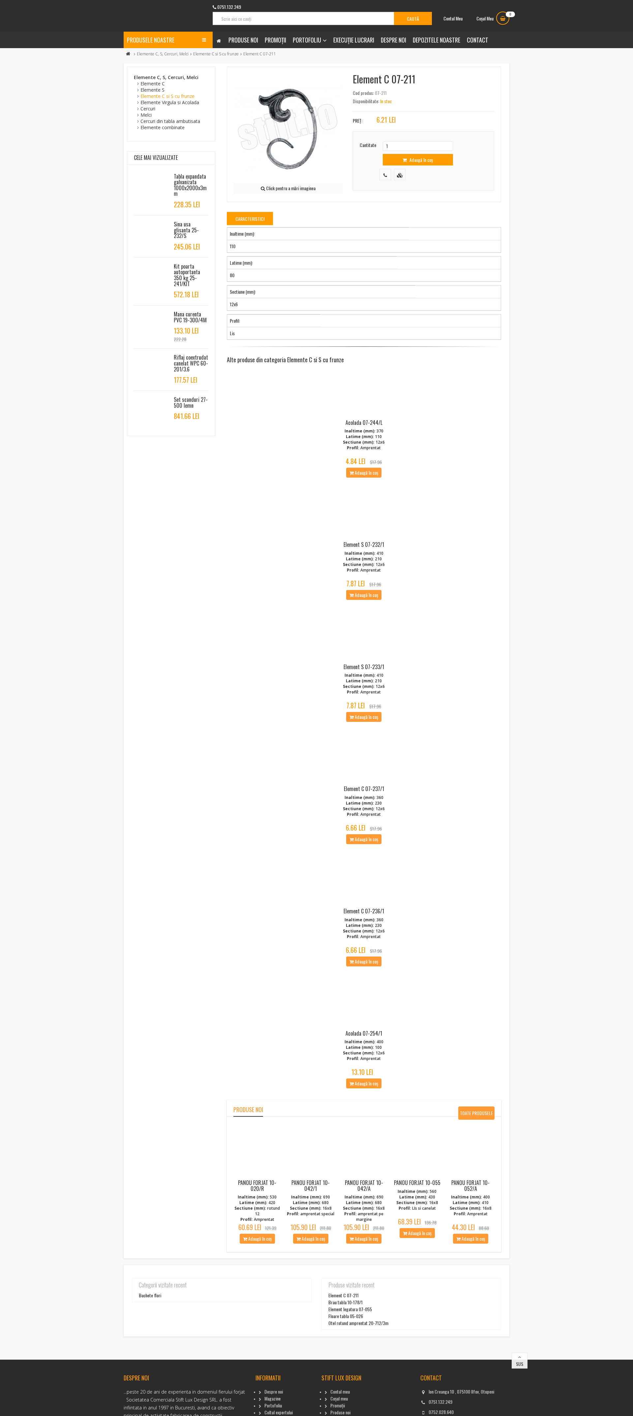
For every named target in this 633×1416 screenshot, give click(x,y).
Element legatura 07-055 (350, 1309)
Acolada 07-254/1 (364, 1033)
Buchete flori (150, 1295)
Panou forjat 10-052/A (470, 1186)
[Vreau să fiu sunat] (385, 174)
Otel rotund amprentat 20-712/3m (358, 1322)
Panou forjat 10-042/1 (310, 1186)
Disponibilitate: (366, 101)
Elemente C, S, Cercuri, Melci (163, 54)
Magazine (272, 1398)
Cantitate (368, 144)
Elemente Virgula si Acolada (169, 102)
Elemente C (152, 83)
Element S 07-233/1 (364, 667)
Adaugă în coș (420, 159)
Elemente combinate (162, 127)
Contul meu (340, 1391)
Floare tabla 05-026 (345, 1316)
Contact (477, 40)
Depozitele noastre (436, 40)
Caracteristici (249, 218)
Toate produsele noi (476, 1114)
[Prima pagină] (128, 54)
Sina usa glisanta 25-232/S (186, 230)
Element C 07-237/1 (364, 789)
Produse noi (243, 40)
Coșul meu (339, 1398)
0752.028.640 (441, 1411)
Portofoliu (307, 40)
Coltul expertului (278, 1412)
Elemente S (152, 90)
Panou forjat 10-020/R (257, 1186)
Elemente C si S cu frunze (216, 54)
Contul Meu (453, 18)
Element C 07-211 (343, 1295)
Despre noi (393, 40)
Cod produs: (363, 92)
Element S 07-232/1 (364, 544)
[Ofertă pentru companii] (400, 174)
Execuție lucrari (353, 40)
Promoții (275, 40)
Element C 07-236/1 (364, 911)
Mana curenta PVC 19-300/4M (190, 317)
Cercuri (147, 108)
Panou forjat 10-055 (417, 1183)
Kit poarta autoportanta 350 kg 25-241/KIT (187, 275)
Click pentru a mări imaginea (290, 188)
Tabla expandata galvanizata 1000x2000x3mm (190, 185)
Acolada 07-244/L (364, 423)
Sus (519, 1363)
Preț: (357, 120)
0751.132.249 (440, 1401)
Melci (146, 115)
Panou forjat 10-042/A (364, 1186)
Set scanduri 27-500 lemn (191, 402)
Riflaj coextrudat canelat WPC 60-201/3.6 (191, 363)
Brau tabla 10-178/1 (345, 1302)
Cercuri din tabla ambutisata (170, 121)
